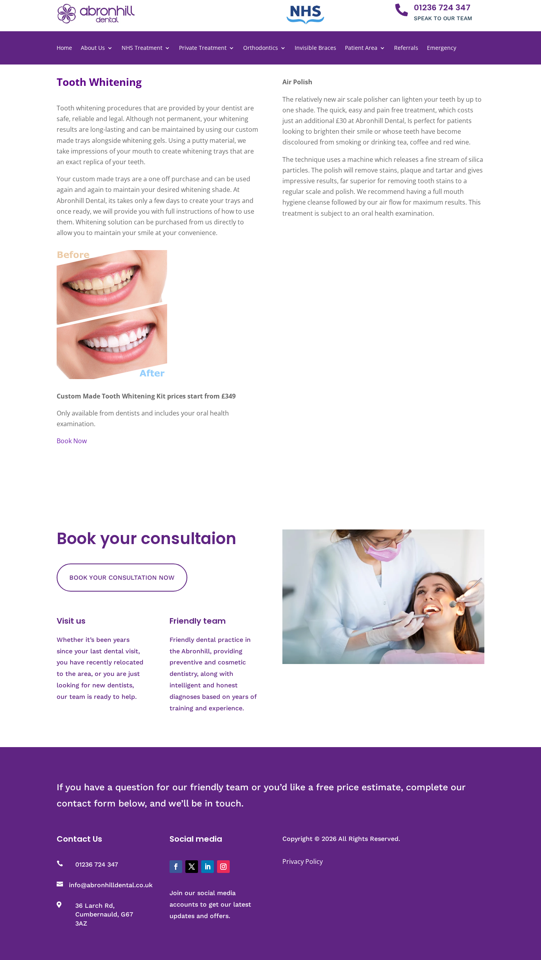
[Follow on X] (191, 866)
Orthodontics (260, 48)
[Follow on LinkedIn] (207, 866)
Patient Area (361, 48)
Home (64, 48)
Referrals (406, 48)
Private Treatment (203, 48)
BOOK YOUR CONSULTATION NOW (122, 577)
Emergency (441, 48)
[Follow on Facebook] (176, 866)
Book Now (72, 440)
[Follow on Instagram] (223, 866)
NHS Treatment (142, 48)
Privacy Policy (302, 861)
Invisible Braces (315, 48)
